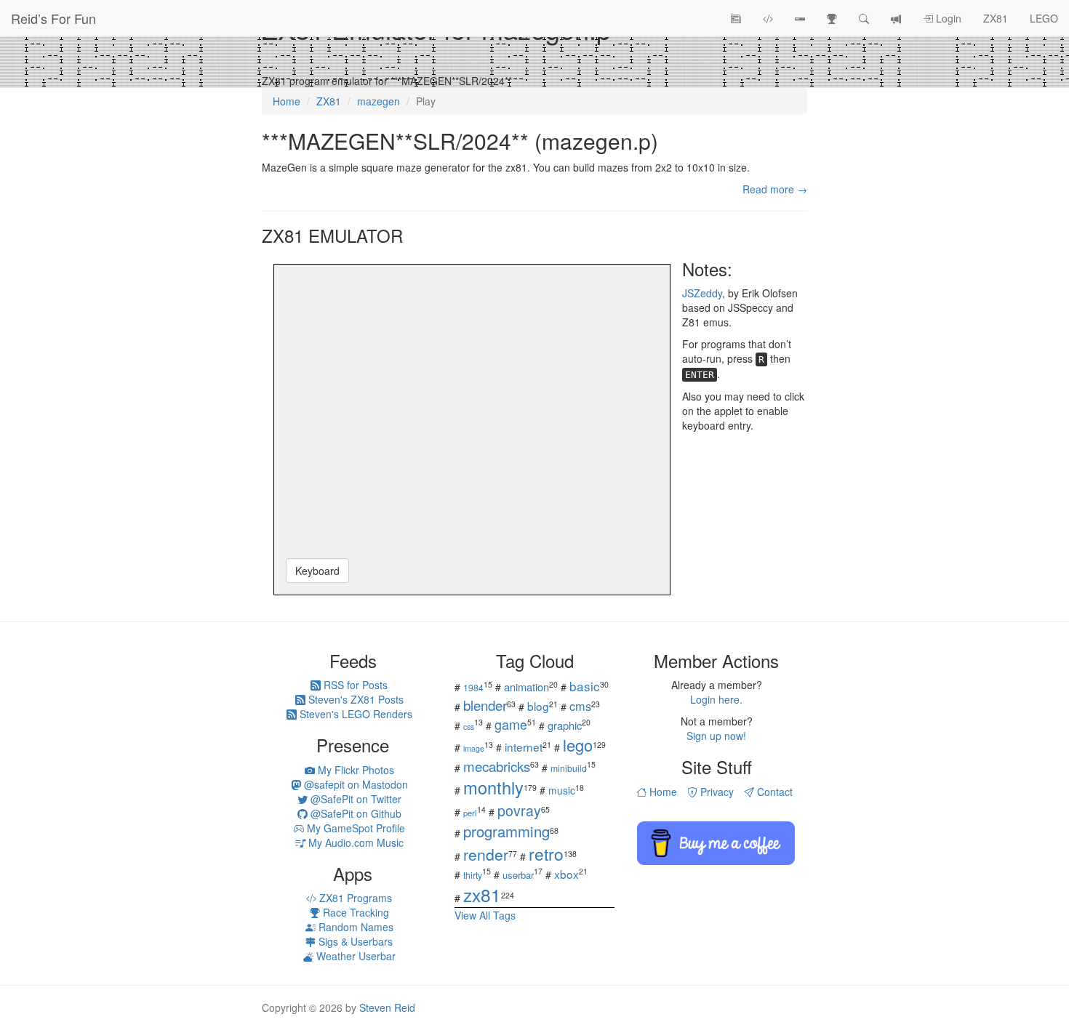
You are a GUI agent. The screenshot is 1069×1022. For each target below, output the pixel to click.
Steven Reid (387, 1007)
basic (584, 686)
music (561, 790)
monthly (493, 787)
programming (506, 831)
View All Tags (485, 915)
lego (578, 744)
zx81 (482, 894)
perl (470, 812)
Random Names (354, 927)
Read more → (774, 189)
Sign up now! (716, 735)
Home (661, 791)
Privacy (715, 791)
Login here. (716, 699)
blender (485, 705)
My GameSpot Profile (354, 828)
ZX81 (995, 18)
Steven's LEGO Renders (354, 714)
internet (523, 747)
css (468, 726)
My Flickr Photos (354, 770)
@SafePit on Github (354, 813)
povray (519, 810)
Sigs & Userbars (354, 941)
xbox (566, 874)
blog (538, 706)
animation (526, 686)
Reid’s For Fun (53, 18)
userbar (518, 875)
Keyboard (317, 570)
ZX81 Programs (354, 897)
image (473, 748)
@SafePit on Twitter (354, 799)
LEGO (1044, 18)
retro (546, 853)
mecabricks (496, 766)
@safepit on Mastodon (354, 784)
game (511, 724)
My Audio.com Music (354, 842)
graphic (565, 725)
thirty (472, 875)
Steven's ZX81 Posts (354, 699)
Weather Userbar (354, 956)
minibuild (568, 768)
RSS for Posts (354, 684)
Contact (773, 791)
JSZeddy (702, 293)
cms (580, 706)
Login (947, 18)
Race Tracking (354, 912)
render (485, 854)
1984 (473, 687)
